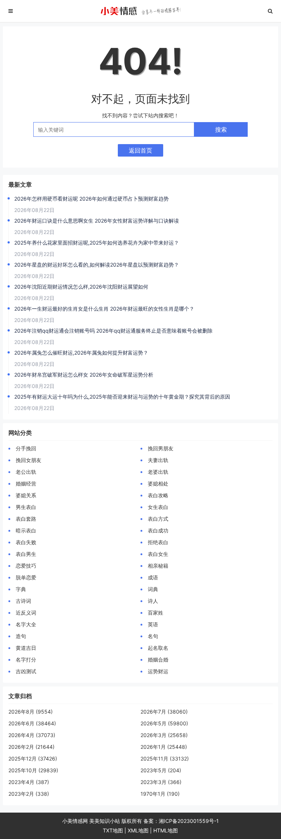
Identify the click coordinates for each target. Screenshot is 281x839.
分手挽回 (26, 448)
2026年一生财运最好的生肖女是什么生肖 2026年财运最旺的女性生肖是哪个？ (104, 308)
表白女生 (158, 554)
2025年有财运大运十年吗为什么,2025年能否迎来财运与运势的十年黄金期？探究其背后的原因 (122, 396)
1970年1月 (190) (160, 794)
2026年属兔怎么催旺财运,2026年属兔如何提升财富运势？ (81, 352)
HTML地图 (165, 830)
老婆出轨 (158, 472)
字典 (21, 589)
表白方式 (158, 519)
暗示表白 (26, 530)
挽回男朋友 (160, 448)
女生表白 (158, 507)
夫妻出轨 (158, 460)
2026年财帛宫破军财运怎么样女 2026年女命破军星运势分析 (83, 374)
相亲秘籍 (158, 566)
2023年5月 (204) (160, 770)
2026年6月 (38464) (32, 723)
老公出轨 (26, 472)
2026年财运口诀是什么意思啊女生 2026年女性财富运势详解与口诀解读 (96, 220)
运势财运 (158, 671)
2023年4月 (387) (28, 782)
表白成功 (158, 530)
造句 (21, 636)
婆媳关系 (26, 495)
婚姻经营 (26, 483)
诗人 (153, 601)
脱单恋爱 (26, 577)
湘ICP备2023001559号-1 (189, 821)
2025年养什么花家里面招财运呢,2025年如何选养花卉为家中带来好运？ (96, 242)
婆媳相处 (158, 483)
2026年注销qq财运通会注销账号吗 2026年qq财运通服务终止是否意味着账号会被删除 (113, 330)
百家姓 (155, 612)
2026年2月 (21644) (31, 747)
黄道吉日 (26, 648)
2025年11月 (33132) (164, 758)
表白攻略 (158, 495)
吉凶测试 (26, 671)
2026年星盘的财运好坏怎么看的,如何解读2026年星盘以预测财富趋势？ (96, 264)
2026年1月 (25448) (163, 747)
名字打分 (26, 659)
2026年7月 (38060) (164, 711)
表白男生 (26, 554)
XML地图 (138, 830)
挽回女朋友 (28, 460)
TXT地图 (113, 830)
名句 (153, 636)
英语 (153, 624)
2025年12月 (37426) (32, 758)
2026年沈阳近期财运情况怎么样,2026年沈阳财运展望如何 (81, 286)
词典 (153, 589)
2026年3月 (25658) (164, 735)
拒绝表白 (158, 542)
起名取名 (158, 648)
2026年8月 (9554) (30, 711)
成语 (153, 577)
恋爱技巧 (26, 566)
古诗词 (23, 601)
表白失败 (26, 542)
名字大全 (26, 624)
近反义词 (26, 612)
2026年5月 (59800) (164, 723)
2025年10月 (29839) (33, 770)
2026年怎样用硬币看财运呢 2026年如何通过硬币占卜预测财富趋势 (91, 198)
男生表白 (26, 507)
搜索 (221, 129)
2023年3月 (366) (160, 782)
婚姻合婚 (158, 659)
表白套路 (26, 519)
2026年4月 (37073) (31, 735)
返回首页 (140, 150)
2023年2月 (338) (28, 794)
